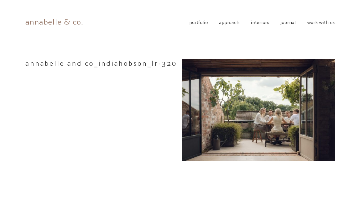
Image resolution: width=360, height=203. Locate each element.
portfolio (198, 21)
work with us (321, 21)
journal (288, 21)
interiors (260, 21)
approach (229, 21)
